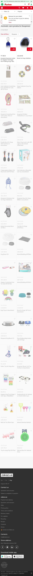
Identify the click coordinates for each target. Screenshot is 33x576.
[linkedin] (12, 547)
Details (27, 1)
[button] (25, 4)
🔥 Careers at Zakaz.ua (7, 529)
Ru (6, 480)
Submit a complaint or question (9, 493)
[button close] (31, 1)
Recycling (3, 519)
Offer (2, 505)
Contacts (3, 524)
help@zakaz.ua (5, 537)
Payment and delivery (7, 500)
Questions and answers (7, 490)
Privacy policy (4, 508)
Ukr (2, 480)
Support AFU (4, 483)
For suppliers (4, 516)
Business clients (5, 513)
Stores (2, 527)
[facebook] (2, 547)
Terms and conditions (7, 510)
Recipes (3, 521)
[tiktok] (16, 547)
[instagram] (7, 547)
